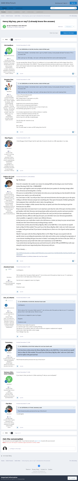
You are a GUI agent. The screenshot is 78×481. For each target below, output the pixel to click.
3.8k (9, 58)
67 (9, 280)
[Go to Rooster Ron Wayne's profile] (9, 86)
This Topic (69, 8)
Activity (11, 8)
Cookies (50, 469)
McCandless (8, 45)
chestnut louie (9, 267)
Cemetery (8, 342)
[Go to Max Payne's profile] (9, 143)
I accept (72, 478)
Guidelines (17, 12)
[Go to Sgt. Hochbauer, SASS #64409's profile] (4, 26)
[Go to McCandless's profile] (9, 50)
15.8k (9, 191)
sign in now (38, 441)
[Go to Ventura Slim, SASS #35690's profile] (9, 379)
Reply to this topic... (16, 448)
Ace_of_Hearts (9, 297)
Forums (3, 12)
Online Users (30, 12)
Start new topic (54, 33)
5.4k (9, 311)
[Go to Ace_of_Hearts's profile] (9, 303)
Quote (21, 73)
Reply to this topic (69, 33)
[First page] (3, 40)
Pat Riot (9, 403)
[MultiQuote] (17, 74)
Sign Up (73, 3)
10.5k (9, 94)
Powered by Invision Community (39, 472)
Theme (28, 469)
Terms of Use (21, 479)
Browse (5, 8)
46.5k (9, 417)
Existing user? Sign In (61, 3)
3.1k (10, 355)
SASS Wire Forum (8, 3)
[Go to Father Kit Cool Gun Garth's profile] (9, 183)
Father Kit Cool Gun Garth (8, 177)
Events (10, 12)
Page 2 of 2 (17, 39)
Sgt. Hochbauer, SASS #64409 (18, 25)
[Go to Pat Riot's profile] (9, 409)
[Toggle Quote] (18, 49)
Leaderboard (39, 12)
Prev (6, 39)
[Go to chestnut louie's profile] (9, 272)
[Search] (75, 8)
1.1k (9, 151)
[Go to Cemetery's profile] (9, 347)
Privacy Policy (35, 469)
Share (61, 26)
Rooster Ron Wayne (8, 80)
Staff (23, 12)
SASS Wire (21, 27)
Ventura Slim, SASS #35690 (9, 373)
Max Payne (9, 138)
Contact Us (44, 469)
